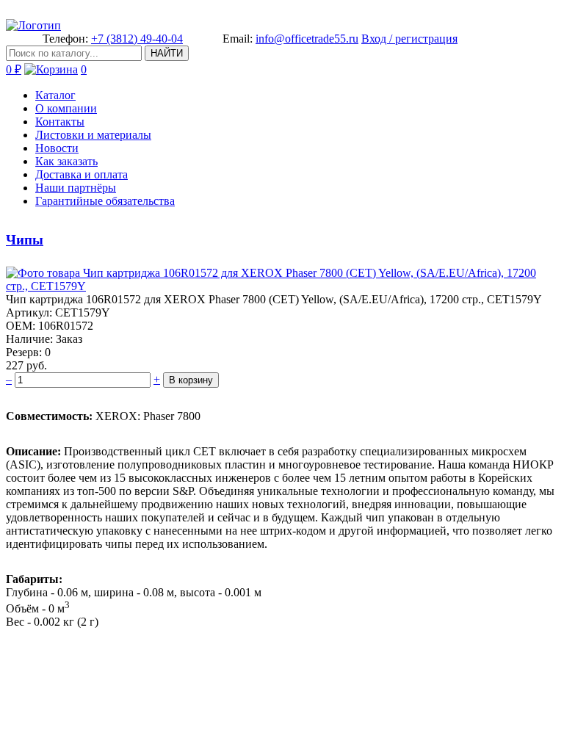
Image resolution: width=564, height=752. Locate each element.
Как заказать (66, 161)
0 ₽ (13, 69)
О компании (66, 108)
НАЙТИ (167, 53)
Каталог (55, 95)
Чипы (24, 239)
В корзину (191, 380)
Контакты (59, 121)
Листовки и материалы (93, 135)
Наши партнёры (75, 187)
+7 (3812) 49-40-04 (137, 38)
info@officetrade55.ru (307, 38)
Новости (57, 148)
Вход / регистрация (409, 38)
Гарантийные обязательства (105, 201)
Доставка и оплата (81, 174)
